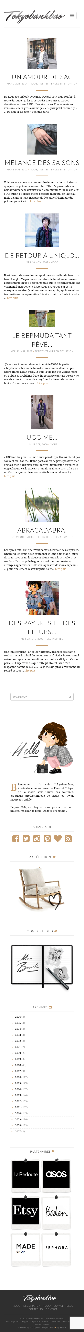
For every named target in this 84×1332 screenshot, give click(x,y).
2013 (18, 1095)
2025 (18, 1023)
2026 (18, 1016)
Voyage (59, 1306)
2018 (18, 1065)
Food (47, 1306)
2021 (18, 1047)
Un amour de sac (42, 77)
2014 (18, 1089)
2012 (18, 1101)
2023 (18, 1035)
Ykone (63, 1327)
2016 (18, 1077)
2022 (18, 1041)
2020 (18, 1053)
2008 (18, 1125)
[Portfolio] (42, 965)
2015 (18, 1083)
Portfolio (36, 1309)
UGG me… (42, 438)
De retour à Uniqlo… (42, 256)
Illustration (32, 1306)
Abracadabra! (42, 530)
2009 (18, 1119)
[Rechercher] (70, 697)
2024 (18, 1029)
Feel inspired (54, 639)
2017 (18, 1071)
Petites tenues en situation (58, 84)
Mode (33, 84)
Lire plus (35, 201)
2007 (18, 1131)
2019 (18, 1059)
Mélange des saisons (42, 163)
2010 (18, 1113)
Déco (69, 1306)
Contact (51, 1309)
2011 (18, 1107)
